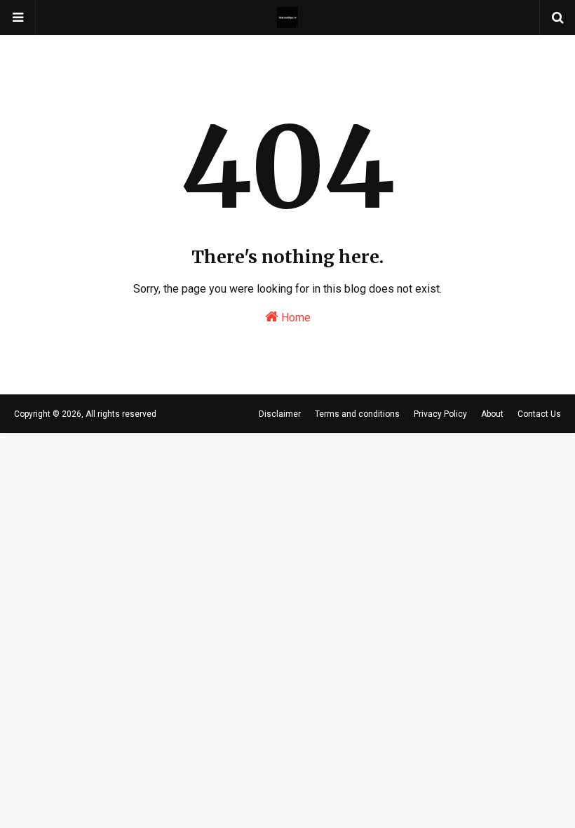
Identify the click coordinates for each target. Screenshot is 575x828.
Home (294, 317)
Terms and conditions (357, 414)
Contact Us (539, 414)
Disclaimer (280, 414)
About (492, 414)
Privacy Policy (440, 414)
